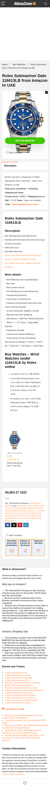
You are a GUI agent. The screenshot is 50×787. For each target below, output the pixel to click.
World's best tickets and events (19, 685)
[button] (46, 92)
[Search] (45, 3)
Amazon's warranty (38, 542)
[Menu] (3, 3)
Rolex (7, 498)
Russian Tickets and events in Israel (21, 688)
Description (10, 165)
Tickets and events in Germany (18, 693)
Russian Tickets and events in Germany (22, 683)
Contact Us (7, 774)
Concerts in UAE (14, 709)
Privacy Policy (18, 774)
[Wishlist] (25, 783)
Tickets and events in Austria (18, 703)
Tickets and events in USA (16, 680)
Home (4, 64)
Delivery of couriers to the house (25, 543)
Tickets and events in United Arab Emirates (24, 690)
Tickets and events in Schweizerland (21, 700)
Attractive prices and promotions (11, 543)
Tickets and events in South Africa (20, 698)
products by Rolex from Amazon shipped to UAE (23, 516)
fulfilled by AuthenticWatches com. (25, 511)
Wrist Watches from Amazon (16, 518)
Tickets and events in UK (16, 673)
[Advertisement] (25, 34)
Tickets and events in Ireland (17, 675)
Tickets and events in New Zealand (20, 695)
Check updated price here (25, 204)
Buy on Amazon (25, 140)
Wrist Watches (19, 64)
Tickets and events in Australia (18, 678)
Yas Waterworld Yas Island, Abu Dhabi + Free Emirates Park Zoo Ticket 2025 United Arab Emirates (23, 737)
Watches (32, 503)
